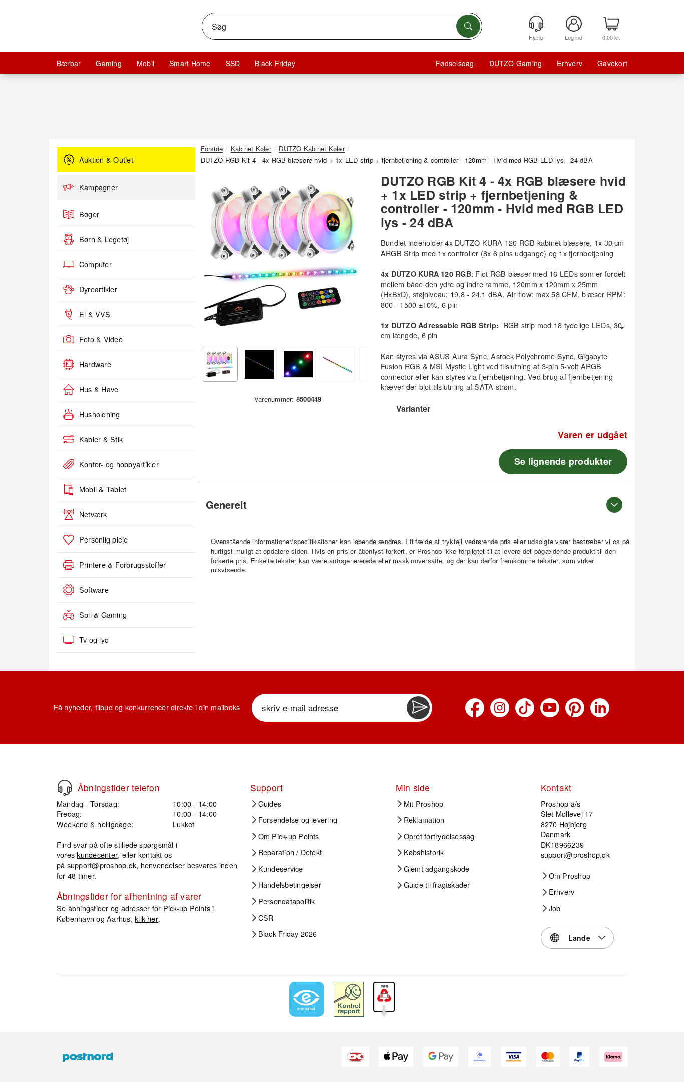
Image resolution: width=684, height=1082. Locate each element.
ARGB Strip (400, 253)
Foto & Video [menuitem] (101, 339)
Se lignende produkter (563, 461)
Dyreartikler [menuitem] (98, 289)
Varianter (413, 408)
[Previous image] (216, 258)
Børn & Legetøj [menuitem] (104, 239)
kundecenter (97, 854)
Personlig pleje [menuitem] (103, 539)
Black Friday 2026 (287, 934)
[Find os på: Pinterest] (574, 708)
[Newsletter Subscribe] (418, 707)
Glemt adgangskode (437, 869)
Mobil (145, 63)
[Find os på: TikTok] (524, 708)
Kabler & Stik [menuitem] (101, 439)
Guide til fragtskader (437, 885)
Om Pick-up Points (288, 836)
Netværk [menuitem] (93, 514)
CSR (266, 918)
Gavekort (612, 63)
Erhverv (569, 63)
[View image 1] (220, 364)
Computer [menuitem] (95, 264)
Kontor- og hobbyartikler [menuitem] (119, 464)
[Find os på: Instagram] (499, 708)
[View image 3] (298, 364)
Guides (269, 804)
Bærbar (69, 63)
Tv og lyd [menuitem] (94, 640)
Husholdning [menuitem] (99, 414)
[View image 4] (337, 364)
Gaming (108, 63)
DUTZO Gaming (515, 63)
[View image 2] (259, 364)
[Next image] (353, 258)
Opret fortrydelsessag (439, 836)
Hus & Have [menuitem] (98, 389)
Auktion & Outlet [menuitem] (106, 160)
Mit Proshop (424, 804)
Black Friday (275, 63)
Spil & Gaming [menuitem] (103, 615)
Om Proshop (569, 876)
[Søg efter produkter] (468, 26)
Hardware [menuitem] (95, 364)
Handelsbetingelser (289, 885)
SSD (233, 63)
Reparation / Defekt (290, 852)
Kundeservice (280, 869)
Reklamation (424, 820)
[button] (284, 255)
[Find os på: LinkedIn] (599, 708)
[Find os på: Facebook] (474, 708)
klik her (146, 918)
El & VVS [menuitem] (94, 314)
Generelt (226, 504)
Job (555, 908)
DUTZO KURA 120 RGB (495, 242)
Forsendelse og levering (298, 820)
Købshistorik (424, 852)
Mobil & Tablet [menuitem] (102, 489)
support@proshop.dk (101, 865)
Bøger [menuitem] (89, 214)
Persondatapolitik (286, 901)
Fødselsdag (455, 63)
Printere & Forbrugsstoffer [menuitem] (122, 565)
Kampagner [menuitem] (98, 187)
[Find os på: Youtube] (549, 708)
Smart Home (189, 63)
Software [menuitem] (94, 590)
